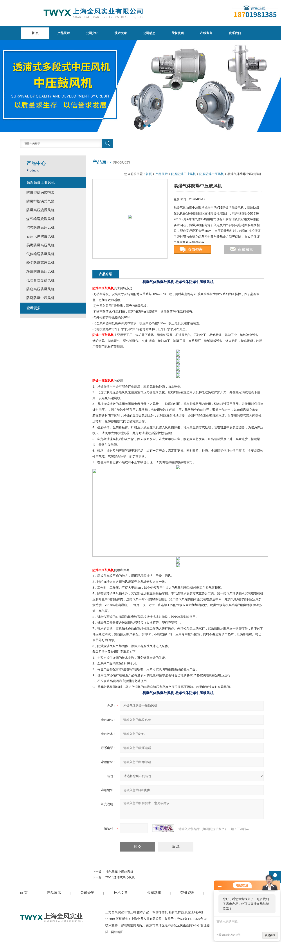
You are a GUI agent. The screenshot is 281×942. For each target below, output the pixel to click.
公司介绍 (92, 33)
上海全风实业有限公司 (120, 912)
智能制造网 (128, 925)
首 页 (24, 893)
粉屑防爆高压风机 (40, 271)
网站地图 (117, 932)
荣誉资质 (178, 33)
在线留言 (206, 33)
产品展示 (64, 33)
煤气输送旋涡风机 (40, 219)
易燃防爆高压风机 (40, 245)
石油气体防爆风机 (40, 236)
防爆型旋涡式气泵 (40, 201)
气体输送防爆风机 (40, 254)
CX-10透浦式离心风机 (120, 877)
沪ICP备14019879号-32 (192, 918)
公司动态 (149, 33)
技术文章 (121, 33)
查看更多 (34, 308)
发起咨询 (270, 935)
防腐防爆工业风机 (183, 174)
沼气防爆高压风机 (40, 227)
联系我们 (235, 33)
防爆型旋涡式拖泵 (40, 192)
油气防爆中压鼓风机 (119, 871)
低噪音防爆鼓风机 (40, 280)
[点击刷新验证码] (163, 828)
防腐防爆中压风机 (211, 174)
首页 (149, 174)
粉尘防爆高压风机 (40, 263)
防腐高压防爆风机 (40, 289)
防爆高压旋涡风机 (40, 210)
